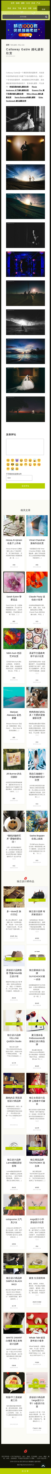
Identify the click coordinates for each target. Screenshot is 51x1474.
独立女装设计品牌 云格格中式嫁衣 (37, 1101)
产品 (38, 3)
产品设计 (35, 1428)
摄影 (23, 3)
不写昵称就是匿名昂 (14, 474)
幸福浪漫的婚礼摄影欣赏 (19, 87)
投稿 (43, 9)
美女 (16, 936)
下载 (19, 8)
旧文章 (25, 1471)
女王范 (14, 1063)
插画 (18, 3)
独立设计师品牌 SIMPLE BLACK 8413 (14, 1281)
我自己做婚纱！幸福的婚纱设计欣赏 (37, 777)
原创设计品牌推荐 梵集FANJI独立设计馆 (14, 973)
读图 (35, 8)
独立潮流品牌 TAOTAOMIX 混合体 (37, 1163)
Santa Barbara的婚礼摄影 (25, 97)
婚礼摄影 (14, 45)
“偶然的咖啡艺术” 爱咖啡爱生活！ (14, 838)
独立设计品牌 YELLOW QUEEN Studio (14, 1038)
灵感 (33, 3)
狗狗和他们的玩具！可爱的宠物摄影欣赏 (37, 715)
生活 (28, 3)
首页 (12, 3)
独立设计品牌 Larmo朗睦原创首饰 (14, 1163)
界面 (9, 8)
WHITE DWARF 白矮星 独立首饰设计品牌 (14, 1340)
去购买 (14, 900)
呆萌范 (37, 938)
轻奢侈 (39, 1302)
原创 (14, 8)
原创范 (12, 936)
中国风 (37, 1362)
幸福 (19, 45)
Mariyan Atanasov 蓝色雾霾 (14, 715)
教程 (24, 8)
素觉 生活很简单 (37, 1278)
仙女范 (37, 1128)
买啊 (30, 8)
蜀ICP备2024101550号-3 (25, 1465)
